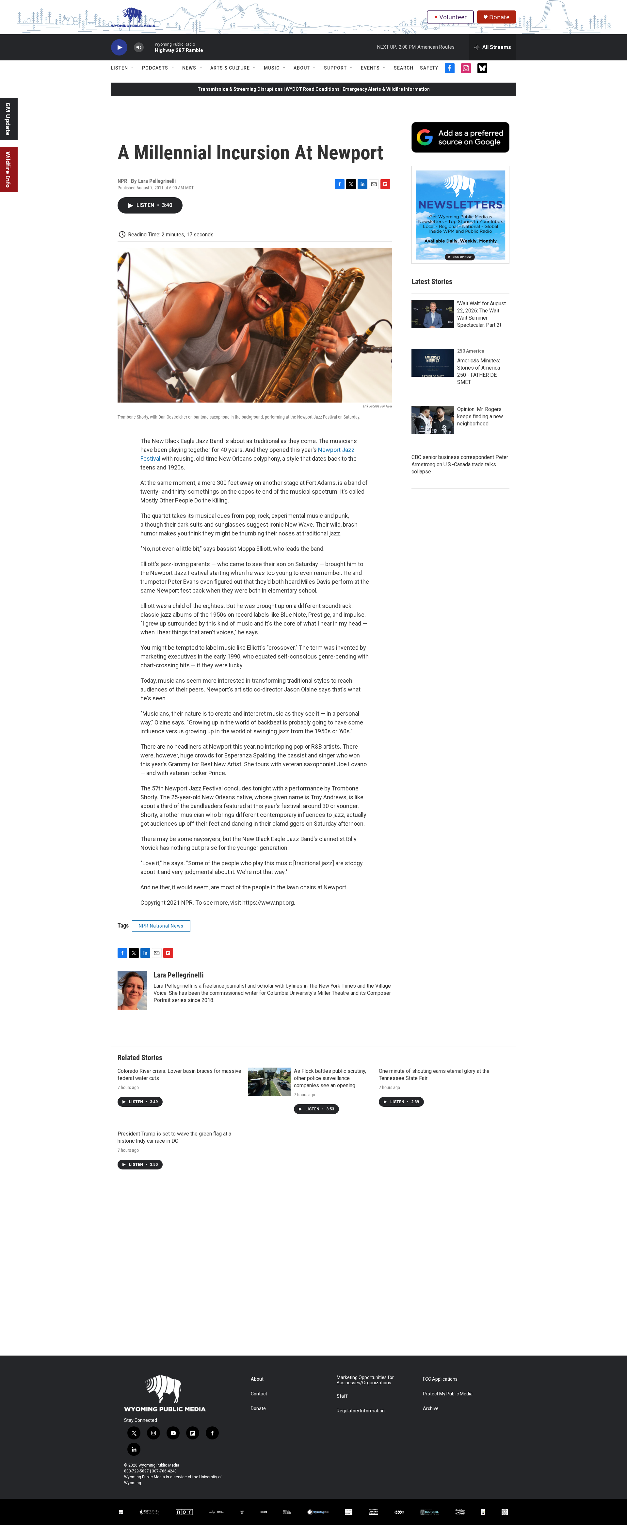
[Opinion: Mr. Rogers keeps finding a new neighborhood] (432, 420)
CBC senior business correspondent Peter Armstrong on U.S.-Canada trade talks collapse (459, 464)
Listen (119, 68)
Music (272, 68)
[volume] (138, 47)
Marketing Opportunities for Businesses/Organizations (365, 1380)
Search (403, 68)
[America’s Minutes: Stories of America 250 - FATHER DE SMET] (432, 363)
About (302, 68)
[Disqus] (313, 1267)
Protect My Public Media (448, 1393)
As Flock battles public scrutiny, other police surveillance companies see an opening (330, 1078)
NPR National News (161, 926)
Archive (431, 1408)
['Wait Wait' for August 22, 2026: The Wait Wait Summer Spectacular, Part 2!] (432, 314)
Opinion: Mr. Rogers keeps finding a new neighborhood (480, 416)
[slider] (149, 47)
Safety (429, 68)
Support (335, 68)
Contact (259, 1393)
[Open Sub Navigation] (133, 68)
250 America (470, 351)
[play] (119, 47)
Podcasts (155, 68)
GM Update (8, 119)
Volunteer (453, 17)
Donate (499, 17)
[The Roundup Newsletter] (460, 214)
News (189, 68)
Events (370, 68)
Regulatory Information (361, 1410)
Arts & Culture (230, 68)
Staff (342, 1396)
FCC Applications (440, 1379)
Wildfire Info (8, 169)
